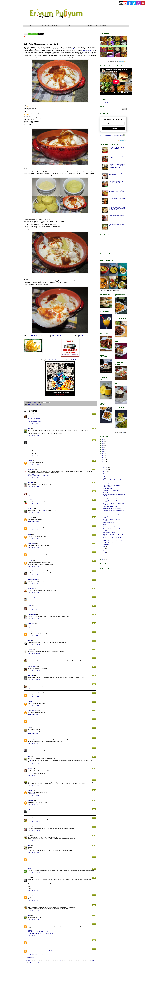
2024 (103, 443)
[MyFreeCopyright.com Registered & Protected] (112, 135)
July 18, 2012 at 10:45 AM (34, 636)
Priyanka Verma (32, 809)
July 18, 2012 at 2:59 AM (33, 464)
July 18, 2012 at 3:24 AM (33, 503)
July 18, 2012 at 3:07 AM (33, 477)
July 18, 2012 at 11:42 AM (34, 653)
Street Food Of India (53, 360)
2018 (103, 455)
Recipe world (31, 623)
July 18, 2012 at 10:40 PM (34, 830)
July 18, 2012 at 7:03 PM (33, 795)
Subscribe (113, 128)
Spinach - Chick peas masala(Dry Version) (113, 514)
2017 (103, 457)
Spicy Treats (31, 474)
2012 (103, 466)
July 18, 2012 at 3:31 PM (33, 723)
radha (29, 868)
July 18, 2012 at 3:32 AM (33, 512)
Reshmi (30, 790)
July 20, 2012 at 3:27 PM (33, 935)
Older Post (93, 960)
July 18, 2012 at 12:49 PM (34, 670)
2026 (103, 439)
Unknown (30, 460)
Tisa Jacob (30, 482)
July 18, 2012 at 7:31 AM (33, 556)
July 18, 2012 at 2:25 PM (33, 714)
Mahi (29, 428)
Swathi (29, 534)
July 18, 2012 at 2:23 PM (33, 705)
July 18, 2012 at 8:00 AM (33, 592)
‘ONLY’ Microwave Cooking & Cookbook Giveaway (40, 931)
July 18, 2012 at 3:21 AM (33, 495)
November (105, 469)
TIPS (62, 25)
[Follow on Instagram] (25, 37)
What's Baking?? (32, 597)
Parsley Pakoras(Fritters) (109, 526)
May (104, 548)
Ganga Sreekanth (32, 666)
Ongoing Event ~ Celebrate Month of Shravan (39, 475)
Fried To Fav (34, 336)
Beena (29, 719)
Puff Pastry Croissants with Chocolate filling (113, 540)
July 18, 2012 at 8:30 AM (33, 601)
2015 (103, 459)
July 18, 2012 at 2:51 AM (33, 455)
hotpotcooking (31, 526)
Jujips (104, 524)
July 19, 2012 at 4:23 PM (33, 890)
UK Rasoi (53, 336)
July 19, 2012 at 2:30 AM (33, 840)
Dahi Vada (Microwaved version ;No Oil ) (112, 508)
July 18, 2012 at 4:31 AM (33, 530)
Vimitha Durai (31, 543)
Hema (29, 817)
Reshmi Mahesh (32, 614)
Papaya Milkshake (107, 488)
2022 (103, 447)
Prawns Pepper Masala (108, 522)
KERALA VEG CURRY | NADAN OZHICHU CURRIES (116, 148)
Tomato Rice (106, 492)
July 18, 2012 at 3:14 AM (33, 486)
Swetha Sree (31, 658)
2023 (103, 445)
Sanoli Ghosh (31, 588)
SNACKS (40, 404)
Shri (29, 835)
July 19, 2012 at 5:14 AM (33, 864)
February (105, 555)
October (105, 472)
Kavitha (30, 499)
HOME (26, 25)
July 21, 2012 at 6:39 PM (33, 944)
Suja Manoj (30, 800)
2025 (103, 441)
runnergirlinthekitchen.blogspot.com (37, 571)
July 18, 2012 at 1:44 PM (33, 696)
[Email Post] (39, 402)
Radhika (30, 649)
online (101, 570)
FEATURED (69, 25)
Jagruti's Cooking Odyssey (34, 418)
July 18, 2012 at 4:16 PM (33, 733)
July (104, 478)
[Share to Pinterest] (49, 402)
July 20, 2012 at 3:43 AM (33, 919)
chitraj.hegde (31, 895)
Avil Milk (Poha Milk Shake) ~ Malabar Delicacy (116, 174)
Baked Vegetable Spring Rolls (110, 506)
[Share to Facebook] (47, 402)
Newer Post (27, 960)
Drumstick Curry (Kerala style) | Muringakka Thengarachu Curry (116, 191)
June (104, 546)
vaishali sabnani (32, 748)
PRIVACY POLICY (101, 25)
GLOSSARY (78, 25)
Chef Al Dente (76, 360)
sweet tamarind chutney (30, 126)
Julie (29, 756)
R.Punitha (30, 440)
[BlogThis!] (44, 402)
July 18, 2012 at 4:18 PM (33, 743)
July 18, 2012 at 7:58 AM (33, 583)
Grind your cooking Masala (34, 421)
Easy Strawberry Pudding (109, 532)
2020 (103, 451)
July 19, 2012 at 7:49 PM (33, 900)
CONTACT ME (89, 25)
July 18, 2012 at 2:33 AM (33, 423)
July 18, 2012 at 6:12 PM (33, 775)
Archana (30, 605)
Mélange (30, 640)
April (104, 550)
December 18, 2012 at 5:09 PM (35, 954)
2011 (103, 559)
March (104, 552)
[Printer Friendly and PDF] (33, 34)
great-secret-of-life (32, 857)
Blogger (86, 978)
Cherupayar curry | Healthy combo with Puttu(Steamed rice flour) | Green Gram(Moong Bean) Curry (118, 166)
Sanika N (30, 768)
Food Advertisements (111, 61)
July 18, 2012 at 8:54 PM (33, 813)
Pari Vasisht (31, 924)
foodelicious (82, 336)
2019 (103, 453)
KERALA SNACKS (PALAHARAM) (117, 198)
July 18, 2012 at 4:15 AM (33, 521)
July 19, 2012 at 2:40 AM (33, 852)
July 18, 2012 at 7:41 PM (33, 804)
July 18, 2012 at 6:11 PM (33, 763)
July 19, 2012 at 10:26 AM (34, 872)
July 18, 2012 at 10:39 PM (34, 821)
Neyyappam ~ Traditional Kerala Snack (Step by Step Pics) (116, 182)
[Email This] (42, 402)
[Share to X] (45, 402)
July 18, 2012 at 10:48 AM (34, 644)
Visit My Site (50, 950)
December (105, 467)
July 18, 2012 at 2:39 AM (33, 435)
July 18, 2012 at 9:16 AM (33, 609)
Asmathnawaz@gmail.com (34, 692)
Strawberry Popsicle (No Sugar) (110, 498)
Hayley (29, 413)
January (105, 557)
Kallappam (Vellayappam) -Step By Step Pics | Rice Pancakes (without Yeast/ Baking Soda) (117, 208)
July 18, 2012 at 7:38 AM (33, 575)
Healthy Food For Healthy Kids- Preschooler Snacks (40, 933)
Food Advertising (118, 432)
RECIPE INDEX (41, 25)
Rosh (29, 940)
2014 (103, 462)
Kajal (29, 826)
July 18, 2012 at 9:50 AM (33, 618)
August (105, 476)
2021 (103, 449)
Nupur (29, 877)
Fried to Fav (76, 49)
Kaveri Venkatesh (32, 710)
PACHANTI (30, 508)
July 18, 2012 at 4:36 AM (33, 538)
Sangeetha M (31, 469)
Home (60, 960)
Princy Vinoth (31, 631)
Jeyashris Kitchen (32, 579)
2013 (103, 464)
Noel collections (31, 793)
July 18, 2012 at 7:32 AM (33, 566)
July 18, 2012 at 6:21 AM (33, 547)
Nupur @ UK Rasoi (88, 50)
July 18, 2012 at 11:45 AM (34, 662)
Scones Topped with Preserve (110, 483)
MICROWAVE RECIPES (33, 404)
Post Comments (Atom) (35, 962)
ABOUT (32, 25)
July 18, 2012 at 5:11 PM (33, 752)
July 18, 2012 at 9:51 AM (33, 627)
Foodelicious (31, 930)
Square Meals (31, 491)
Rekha (29, 727)
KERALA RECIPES (53, 25)
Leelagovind (31, 675)
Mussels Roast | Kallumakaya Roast (111, 490)
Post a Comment (30, 957)
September (106, 474)
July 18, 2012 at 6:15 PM (33, 785)
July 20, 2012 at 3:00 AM (33, 910)
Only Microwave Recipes (63, 336)
